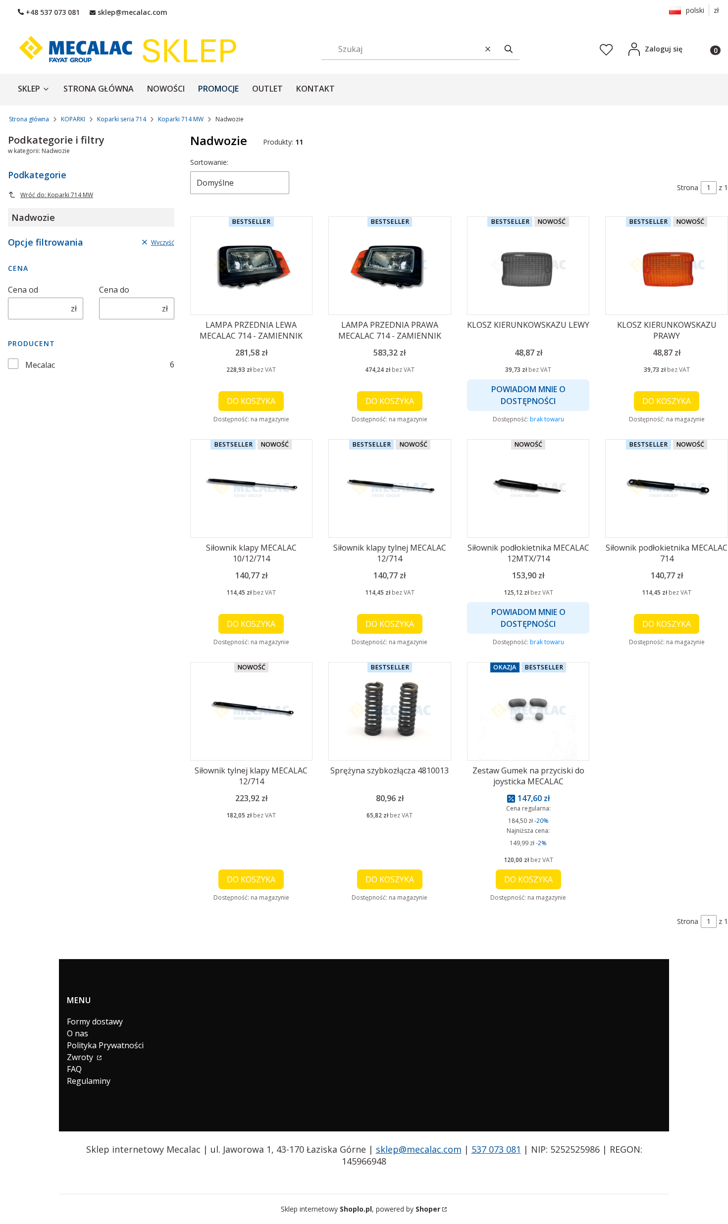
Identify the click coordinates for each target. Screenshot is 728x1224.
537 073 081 (496, 1149)
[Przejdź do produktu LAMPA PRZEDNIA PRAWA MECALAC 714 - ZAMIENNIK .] (390, 265)
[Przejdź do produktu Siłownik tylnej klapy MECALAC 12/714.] (251, 711)
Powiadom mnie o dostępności (528, 395)
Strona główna (29, 119)
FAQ (74, 1069)
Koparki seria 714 (121, 119)
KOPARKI (73, 119)
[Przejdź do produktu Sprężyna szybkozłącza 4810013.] (390, 711)
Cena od (23, 289)
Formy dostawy (95, 1021)
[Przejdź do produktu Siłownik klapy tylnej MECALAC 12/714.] (390, 488)
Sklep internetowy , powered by (360, 1209)
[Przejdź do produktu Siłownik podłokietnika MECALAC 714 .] (667, 488)
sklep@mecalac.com (419, 1149)
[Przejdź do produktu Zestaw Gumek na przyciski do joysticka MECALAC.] (528, 711)
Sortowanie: (209, 162)
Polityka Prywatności (105, 1045)
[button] (509, 48)
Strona (687, 187)
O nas (77, 1033)
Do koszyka (251, 401)
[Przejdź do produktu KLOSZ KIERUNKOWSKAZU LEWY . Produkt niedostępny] (528, 265)
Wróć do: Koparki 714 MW (56, 195)
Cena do (114, 289)
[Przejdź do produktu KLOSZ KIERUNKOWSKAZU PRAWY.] (667, 265)
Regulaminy (88, 1080)
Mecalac (40, 364)
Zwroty (81, 1057)
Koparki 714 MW (181, 119)
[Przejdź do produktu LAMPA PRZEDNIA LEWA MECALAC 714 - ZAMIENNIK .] (251, 265)
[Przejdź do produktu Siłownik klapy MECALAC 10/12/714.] (251, 488)
